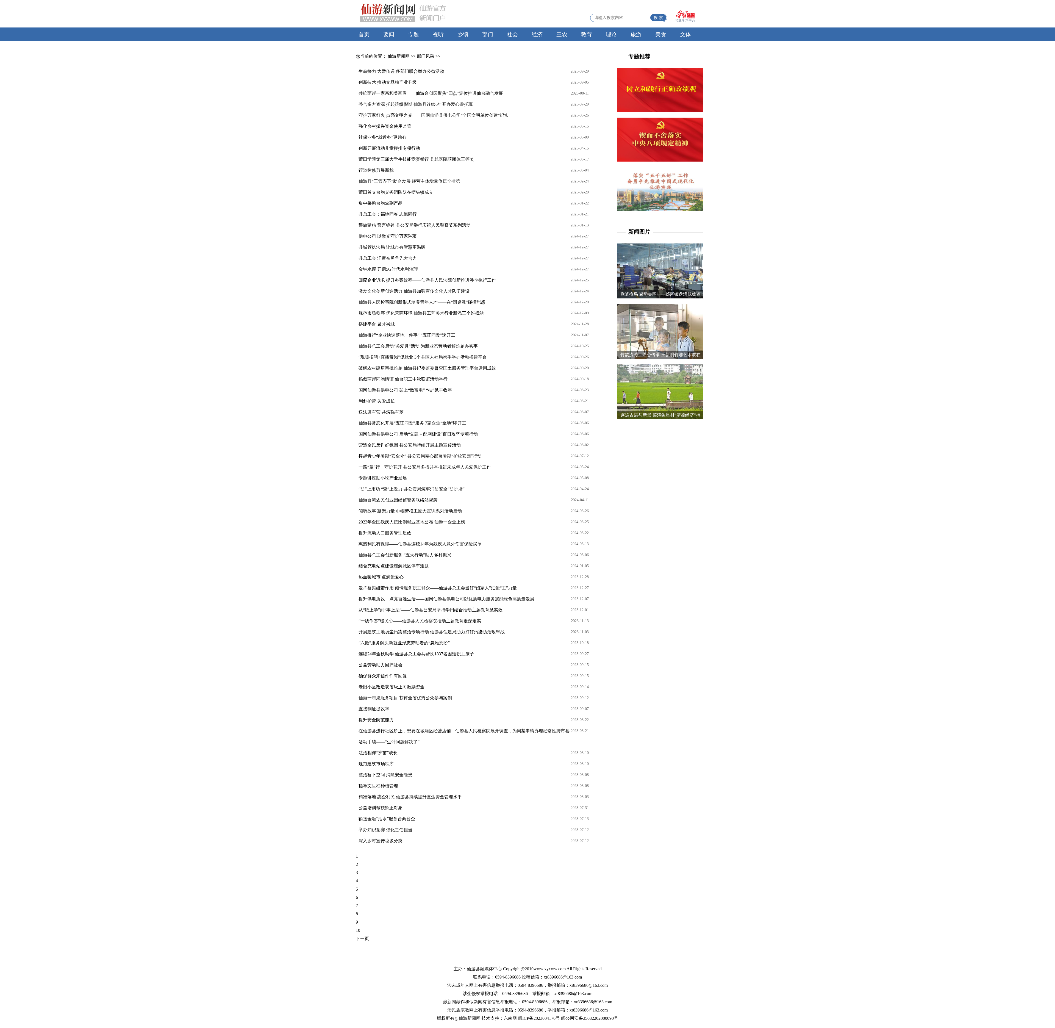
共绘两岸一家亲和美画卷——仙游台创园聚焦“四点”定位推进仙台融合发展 (431, 93)
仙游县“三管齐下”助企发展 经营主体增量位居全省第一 (412, 181)
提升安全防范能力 (376, 719)
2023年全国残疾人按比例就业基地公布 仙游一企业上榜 (412, 522)
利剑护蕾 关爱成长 (377, 401)
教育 (586, 34)
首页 (364, 34)
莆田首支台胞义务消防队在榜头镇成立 (396, 192)
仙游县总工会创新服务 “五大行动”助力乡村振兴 (405, 555)
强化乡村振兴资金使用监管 (385, 126)
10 (358, 930)
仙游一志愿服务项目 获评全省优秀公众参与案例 (405, 698)
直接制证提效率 (374, 708)
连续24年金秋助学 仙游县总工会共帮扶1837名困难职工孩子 (416, 654)
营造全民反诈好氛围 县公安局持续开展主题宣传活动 (410, 445)
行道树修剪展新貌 (376, 170)
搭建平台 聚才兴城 (377, 324)
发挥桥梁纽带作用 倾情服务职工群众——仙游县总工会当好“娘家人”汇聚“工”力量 (438, 588)
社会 (512, 34)
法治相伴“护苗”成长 (378, 752)
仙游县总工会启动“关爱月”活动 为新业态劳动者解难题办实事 (418, 346)
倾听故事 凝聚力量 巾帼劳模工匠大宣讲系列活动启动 (410, 511)
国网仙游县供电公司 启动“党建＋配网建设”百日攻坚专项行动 (418, 434)
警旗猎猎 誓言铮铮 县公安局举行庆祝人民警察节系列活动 (415, 225)
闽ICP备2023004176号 (539, 1018)
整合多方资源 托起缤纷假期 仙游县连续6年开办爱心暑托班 (416, 104)
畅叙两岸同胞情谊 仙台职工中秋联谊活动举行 (403, 379)
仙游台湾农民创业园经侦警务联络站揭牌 (398, 500)
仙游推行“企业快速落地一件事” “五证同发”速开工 (407, 335)
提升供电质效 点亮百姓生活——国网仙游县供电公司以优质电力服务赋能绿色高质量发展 (446, 599)
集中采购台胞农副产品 (380, 203)
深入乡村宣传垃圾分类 (380, 840)
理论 (611, 34)
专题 (413, 34)
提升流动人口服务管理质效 (385, 533)
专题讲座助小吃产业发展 (383, 478)
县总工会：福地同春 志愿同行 (388, 214)
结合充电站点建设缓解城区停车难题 (394, 566)
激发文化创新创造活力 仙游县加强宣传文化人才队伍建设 (414, 291)
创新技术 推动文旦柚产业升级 (388, 82)
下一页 (362, 938)
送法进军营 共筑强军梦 (381, 412)
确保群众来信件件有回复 (383, 676)
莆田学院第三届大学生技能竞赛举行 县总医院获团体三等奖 (416, 159)
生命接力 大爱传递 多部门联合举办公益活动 (401, 71)
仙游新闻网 (399, 56)
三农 (561, 34)
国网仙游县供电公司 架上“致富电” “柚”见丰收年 (405, 390)
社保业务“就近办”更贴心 (382, 137)
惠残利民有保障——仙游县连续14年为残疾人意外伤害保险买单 (420, 544)
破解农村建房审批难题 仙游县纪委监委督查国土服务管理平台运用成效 (427, 368)
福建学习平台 (685, 21)
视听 (438, 34)
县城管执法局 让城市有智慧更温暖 (392, 247)
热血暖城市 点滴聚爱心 (381, 577)
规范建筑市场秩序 (376, 763)
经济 (537, 34)
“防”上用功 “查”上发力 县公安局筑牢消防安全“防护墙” (412, 489)
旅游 (636, 34)
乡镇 (462, 34)
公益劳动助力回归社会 (380, 665)
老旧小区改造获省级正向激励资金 (391, 687)
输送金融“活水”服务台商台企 (387, 818)
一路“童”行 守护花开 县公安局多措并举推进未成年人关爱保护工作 (425, 467)
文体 (685, 34)
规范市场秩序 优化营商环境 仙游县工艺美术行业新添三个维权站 (421, 313)
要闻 (388, 34)
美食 (660, 34)
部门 (487, 34)
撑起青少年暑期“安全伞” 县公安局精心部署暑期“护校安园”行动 (420, 456)
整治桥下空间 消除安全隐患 (385, 774)
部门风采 (425, 56)
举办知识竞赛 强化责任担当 (385, 829)
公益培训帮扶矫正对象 (380, 807)
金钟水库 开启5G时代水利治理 (388, 269)
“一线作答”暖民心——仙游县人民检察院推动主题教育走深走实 (420, 621)
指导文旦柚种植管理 (378, 785)
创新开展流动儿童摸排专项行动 (389, 148)
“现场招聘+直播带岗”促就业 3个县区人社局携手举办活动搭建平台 (423, 357)
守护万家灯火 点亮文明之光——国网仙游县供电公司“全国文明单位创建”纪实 (434, 115)
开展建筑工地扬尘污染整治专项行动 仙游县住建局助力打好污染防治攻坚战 (432, 632)
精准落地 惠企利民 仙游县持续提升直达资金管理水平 (410, 796)
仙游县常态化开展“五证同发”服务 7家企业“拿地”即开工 (412, 423)
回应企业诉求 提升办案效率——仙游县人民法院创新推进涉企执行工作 (427, 280)
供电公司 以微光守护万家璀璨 (388, 236)
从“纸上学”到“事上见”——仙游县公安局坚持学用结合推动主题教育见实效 (430, 610)
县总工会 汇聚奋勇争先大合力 (388, 258)
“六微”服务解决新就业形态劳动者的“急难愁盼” (404, 643)
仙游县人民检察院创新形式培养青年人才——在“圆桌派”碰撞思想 (422, 302)
